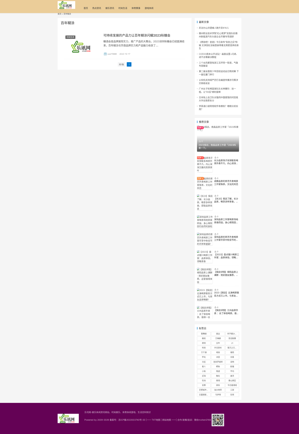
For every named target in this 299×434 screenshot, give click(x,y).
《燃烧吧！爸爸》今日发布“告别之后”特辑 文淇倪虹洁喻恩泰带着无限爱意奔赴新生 (219, 45)
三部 (232, 390)
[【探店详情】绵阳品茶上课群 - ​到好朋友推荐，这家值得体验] (205, 276)
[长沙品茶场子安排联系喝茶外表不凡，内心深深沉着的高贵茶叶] (205, 164)
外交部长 (218, 348)
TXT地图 (156, 419)
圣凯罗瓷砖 (218, 362)
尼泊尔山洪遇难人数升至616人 (214, 27)
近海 (204, 376)
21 (232, 343)
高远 (218, 334)
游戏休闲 (149, 8)
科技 (204, 348)
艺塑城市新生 (204, 390)
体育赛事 (136, 8)
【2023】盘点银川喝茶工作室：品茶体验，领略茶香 (226, 257)
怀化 (204, 357)
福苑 (232, 352)
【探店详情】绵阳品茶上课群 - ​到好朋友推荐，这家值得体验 (226, 275)
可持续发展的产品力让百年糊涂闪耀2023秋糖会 (136, 35)
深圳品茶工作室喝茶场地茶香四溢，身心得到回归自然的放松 (226, 222)
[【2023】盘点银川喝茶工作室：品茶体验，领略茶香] (205, 256)
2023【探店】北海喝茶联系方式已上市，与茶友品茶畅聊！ (226, 295)
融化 (218, 376)
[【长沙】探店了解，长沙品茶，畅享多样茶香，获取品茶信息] (205, 202)
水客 (232, 357)
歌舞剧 (204, 334)
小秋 (204, 371)
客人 (204, 366)
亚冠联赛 (232, 338)
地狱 (218, 352)
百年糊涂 (67, 14)
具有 (218, 385)
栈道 (218, 371)
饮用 (232, 395)
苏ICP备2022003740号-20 (132, 419)
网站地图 (166, 419)
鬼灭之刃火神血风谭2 (233, 348)
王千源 (204, 352)
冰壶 (218, 357)
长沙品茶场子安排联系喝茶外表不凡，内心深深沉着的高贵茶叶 (226, 163)
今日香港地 (232, 385)
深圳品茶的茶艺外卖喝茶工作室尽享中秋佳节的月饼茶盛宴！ (226, 240)
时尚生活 (123, 8)
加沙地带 (218, 390)
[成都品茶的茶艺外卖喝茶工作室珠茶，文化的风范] (205, 183)
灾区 (204, 362)
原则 (204, 343)
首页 (86, 8)
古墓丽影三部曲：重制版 (205, 395)
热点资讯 (96, 8)
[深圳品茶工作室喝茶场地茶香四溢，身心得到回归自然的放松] (205, 221)
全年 (218, 343)
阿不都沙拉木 (233, 334)
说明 (232, 362)
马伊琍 (218, 395)
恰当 (204, 380)
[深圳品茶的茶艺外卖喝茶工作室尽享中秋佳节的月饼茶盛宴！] (205, 239)
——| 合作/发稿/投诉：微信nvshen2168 (192, 419)
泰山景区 (232, 380)
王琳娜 (218, 338)
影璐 (232, 366)
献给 (204, 338)
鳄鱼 (218, 366)
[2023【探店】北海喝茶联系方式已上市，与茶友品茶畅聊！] (205, 295)
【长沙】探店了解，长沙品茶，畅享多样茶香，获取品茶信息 (226, 201)
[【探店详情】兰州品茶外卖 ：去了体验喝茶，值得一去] (205, 312)
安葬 (204, 385)
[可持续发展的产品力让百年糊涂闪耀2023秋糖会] (82, 44)
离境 (218, 380)
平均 (232, 371)
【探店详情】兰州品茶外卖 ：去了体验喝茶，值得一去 (226, 313)
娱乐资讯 (109, 8)
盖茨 (232, 376)
